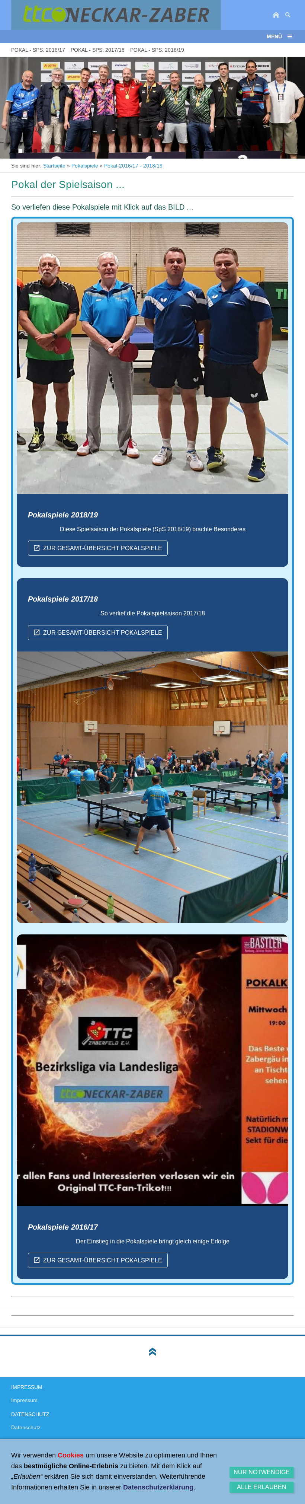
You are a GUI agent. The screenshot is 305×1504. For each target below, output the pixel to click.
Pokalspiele (84, 166)
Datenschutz (26, 1427)
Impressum (24, 1400)
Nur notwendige (262, 1472)
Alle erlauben (261, 1487)
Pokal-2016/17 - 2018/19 (133, 166)
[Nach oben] (152, 1351)
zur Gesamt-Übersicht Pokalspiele (102, 548)
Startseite (54, 166)
